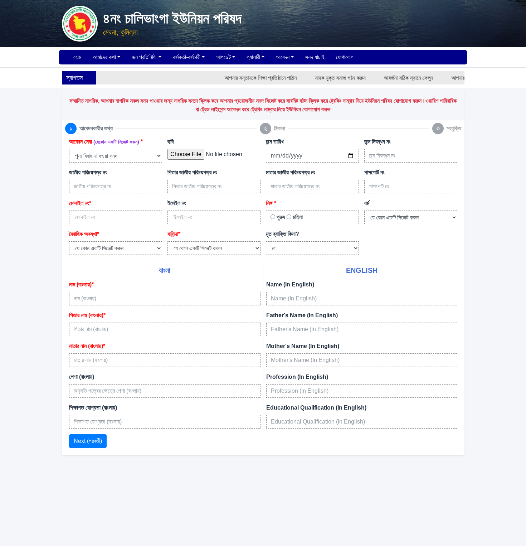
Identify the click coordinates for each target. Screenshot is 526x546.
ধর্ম (366, 203)
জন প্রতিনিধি (144, 57)
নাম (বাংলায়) (81, 284)
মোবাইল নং (80, 203)
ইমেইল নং (176, 203)
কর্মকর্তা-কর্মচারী (186, 57)
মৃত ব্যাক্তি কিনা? (282, 234)
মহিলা (297, 217)
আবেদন (282, 57)
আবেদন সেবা (106, 142)
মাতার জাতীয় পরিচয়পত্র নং (290, 172)
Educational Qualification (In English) (316, 408)
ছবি (170, 142)
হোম (76, 57)
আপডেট (223, 57)
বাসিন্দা (173, 234)
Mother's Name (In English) (302, 346)
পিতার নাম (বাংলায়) (87, 315)
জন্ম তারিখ (274, 142)
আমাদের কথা (104, 57)
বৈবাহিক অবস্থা (84, 234)
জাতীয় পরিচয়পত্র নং (88, 172)
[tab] (89, 128)
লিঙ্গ (271, 203)
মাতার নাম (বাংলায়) (87, 346)
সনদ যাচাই (315, 57)
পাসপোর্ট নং (374, 172)
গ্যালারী (253, 57)
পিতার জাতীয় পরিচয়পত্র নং (192, 172)
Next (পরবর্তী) (88, 441)
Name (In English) (290, 284)
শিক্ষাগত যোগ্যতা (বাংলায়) (93, 408)
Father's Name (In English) (302, 315)
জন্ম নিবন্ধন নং (377, 142)
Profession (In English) (297, 377)
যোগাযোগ (345, 57)
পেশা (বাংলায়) (81, 377)
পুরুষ (280, 217)
